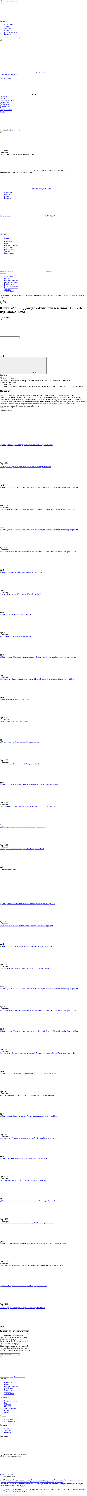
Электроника (5, 106)
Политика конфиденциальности (42, 1480)
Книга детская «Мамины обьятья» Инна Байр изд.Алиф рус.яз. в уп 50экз (26, 926)
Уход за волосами (10, 1401)
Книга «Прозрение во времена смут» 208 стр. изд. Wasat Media (22, 1308)
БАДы (6, 278)
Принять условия (6, 1495)
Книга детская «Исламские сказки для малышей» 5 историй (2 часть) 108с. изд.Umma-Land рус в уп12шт (38, 552)
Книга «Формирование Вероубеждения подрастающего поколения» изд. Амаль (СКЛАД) (32, 1265)
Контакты (7, 34)
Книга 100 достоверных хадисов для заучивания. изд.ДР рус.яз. (23, 1180)
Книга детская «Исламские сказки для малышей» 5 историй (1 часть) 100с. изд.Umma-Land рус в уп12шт (38, 509)
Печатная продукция (11, 286)
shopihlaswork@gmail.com (41, 189)
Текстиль (3, 108)
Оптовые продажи (11, 32)
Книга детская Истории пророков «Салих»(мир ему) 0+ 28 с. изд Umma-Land (28, 806)
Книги (2, 98)
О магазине (8, 24)
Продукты (3, 96)
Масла (6, 1412)
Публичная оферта (36, 1482)
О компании (8, 1419)
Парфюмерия (5, 104)
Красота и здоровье (7, 100)
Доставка (7, 28)
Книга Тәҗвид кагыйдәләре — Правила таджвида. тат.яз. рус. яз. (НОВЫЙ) (27, 1095)
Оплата (7, 30)
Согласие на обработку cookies (18, 1482)
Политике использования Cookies (15, 1491)
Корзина (49, 271)
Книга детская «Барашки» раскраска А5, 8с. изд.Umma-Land (22, 849)
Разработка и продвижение (53, 1482)
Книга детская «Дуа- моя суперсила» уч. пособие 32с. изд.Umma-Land (25, 467)
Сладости (7, 1405)
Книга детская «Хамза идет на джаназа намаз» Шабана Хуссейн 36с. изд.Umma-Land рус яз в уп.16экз (37, 679)
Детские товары (10, 1408)
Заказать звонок (5, 216)
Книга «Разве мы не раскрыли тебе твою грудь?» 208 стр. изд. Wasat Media (27, 1223)
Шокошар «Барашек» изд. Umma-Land (14, 721)
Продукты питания (11, 288)
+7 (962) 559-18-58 (39, 73)
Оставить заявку (6, 78)
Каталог (3, 234)
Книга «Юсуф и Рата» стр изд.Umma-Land (15, 636)
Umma (6, 1410)
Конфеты (7, 1407)
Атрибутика (4, 102)
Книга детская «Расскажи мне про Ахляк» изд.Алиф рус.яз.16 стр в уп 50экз (27, 1138)
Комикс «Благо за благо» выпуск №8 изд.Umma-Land (19, 764)
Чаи (5, 1403)
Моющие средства (11, 282)
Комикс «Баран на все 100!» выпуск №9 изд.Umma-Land (20, 594)
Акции (6, 26)
